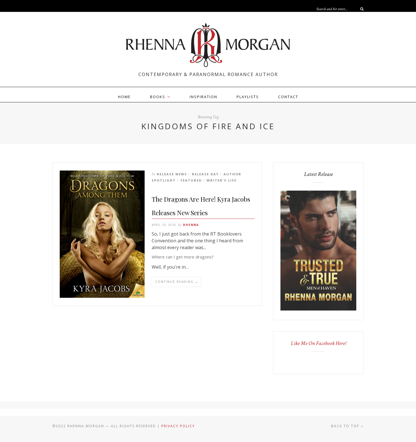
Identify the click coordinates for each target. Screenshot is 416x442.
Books (157, 96)
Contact (288, 96)
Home (124, 96)
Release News (172, 174)
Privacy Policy (178, 426)
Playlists (248, 96)
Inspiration (203, 96)
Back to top (346, 426)
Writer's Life (222, 180)
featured (191, 180)
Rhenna (191, 225)
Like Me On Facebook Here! (318, 343)
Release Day (205, 174)
